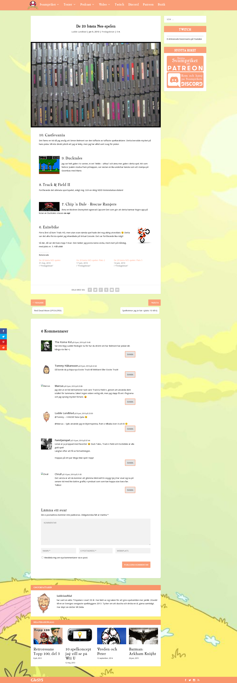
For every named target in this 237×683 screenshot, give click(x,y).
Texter (68, 4)
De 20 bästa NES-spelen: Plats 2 (90, 260)
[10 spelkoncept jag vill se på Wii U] (79, 636)
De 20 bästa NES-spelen (49, 260)
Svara (130, 354)
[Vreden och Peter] (111, 636)
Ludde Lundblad (78, 31)
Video (103, 4)
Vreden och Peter (107, 651)
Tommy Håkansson (66, 365)
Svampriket (48, 4)
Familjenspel (62, 440)
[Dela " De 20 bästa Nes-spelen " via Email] (112, 290)
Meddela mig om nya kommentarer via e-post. (66, 557)
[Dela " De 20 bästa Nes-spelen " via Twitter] (95, 290)
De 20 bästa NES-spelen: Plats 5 (128, 260)
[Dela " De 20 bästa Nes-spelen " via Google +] (101, 290)
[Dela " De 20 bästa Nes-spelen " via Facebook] (90, 290)
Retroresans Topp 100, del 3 (46, 651)
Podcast (85, 4)
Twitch (119, 4)
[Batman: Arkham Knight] (143, 636)
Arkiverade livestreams (179, 39)
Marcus (59, 386)
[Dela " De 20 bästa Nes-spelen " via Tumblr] (106, 290)
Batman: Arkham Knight (142, 651)
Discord (133, 4)
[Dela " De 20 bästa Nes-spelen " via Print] (117, 290)
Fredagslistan (108, 31)
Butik (161, 4)
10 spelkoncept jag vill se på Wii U (78, 654)
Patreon (148, 4)
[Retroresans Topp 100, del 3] (48, 636)
